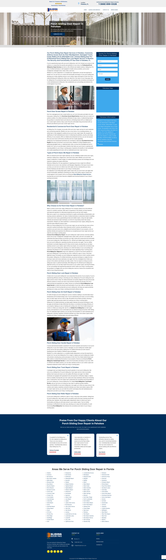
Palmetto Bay (87, 521)
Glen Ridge (49, 515)
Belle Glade (50, 480)
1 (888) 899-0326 (108, 4)
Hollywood (68, 491)
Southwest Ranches (106, 495)
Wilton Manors (105, 521)
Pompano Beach (106, 482)
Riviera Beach (105, 484)
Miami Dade (86, 486)
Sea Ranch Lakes (106, 487)
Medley (85, 480)
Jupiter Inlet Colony (70, 502)
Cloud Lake (50, 491)
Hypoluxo (67, 495)
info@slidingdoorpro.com (80, 545)
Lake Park (67, 508)
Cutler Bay (49, 500)
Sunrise (103, 499)
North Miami (87, 500)
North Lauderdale (88, 499)
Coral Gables (50, 497)
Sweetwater (105, 502)
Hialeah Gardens (69, 484)
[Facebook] (48, 551)
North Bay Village (88, 497)
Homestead (68, 493)
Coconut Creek (50, 493)
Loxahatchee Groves (89, 473)
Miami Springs (87, 493)
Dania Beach (50, 502)
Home (85, 9)
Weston (103, 519)
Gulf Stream (68, 474)
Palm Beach (86, 514)
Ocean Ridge (87, 508)
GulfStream (68, 476)
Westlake (104, 517)
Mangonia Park (87, 476)
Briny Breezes (50, 487)
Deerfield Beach (51, 506)
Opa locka (86, 510)
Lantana (67, 512)
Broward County (51, 489)
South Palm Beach (106, 493)
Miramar (86, 495)
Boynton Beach (50, 486)
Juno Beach (68, 499)
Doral (48, 510)
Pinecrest (104, 478)
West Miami (104, 512)
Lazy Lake (67, 519)
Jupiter (67, 500)
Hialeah (67, 482)
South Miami (105, 491)
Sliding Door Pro (83, 558)
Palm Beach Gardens (89, 515)
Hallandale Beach (69, 478)
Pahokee (52, 46)
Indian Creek (68, 497)
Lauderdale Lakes (69, 515)
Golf (48, 521)
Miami (85, 482)
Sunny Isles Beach (106, 497)
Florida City (50, 514)
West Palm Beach (106, 514)
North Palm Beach (88, 504)
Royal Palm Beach (106, 486)
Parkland (104, 473)
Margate (86, 478)
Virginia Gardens (106, 508)
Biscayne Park (50, 482)
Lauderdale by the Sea (70, 514)
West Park (104, 515)
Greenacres (68, 473)
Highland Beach (69, 486)
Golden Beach (50, 519)
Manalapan (86, 474)
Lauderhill (67, 517)
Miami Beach (87, 484)
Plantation (104, 480)
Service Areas (114, 9)
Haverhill (67, 480)
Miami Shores (87, 491)
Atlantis (49, 473)
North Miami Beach (88, 502)
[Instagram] (51, 551)
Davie (48, 504)
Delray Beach (50, 508)
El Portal (49, 512)
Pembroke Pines (106, 476)
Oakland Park (87, 506)
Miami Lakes (87, 489)
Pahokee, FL (84, 4)
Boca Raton (50, 484)
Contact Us (106, 9)
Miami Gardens (87, 487)
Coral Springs (50, 499)
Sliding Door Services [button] (94, 9)
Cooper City (50, 495)
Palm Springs (87, 519)
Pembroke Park (105, 474)
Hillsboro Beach (69, 489)
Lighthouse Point (69, 521)
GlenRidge (49, 517)
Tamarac (104, 504)
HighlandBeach (69, 487)
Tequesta (104, 506)
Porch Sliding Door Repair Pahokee (63, 46)
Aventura (49, 474)
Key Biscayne (68, 504)
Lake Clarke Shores (70, 506)
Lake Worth (68, 510)
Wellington (104, 510)
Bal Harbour (50, 476)
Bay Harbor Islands (51, 478)
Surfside (104, 500)
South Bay (104, 489)
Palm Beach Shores (88, 517)
